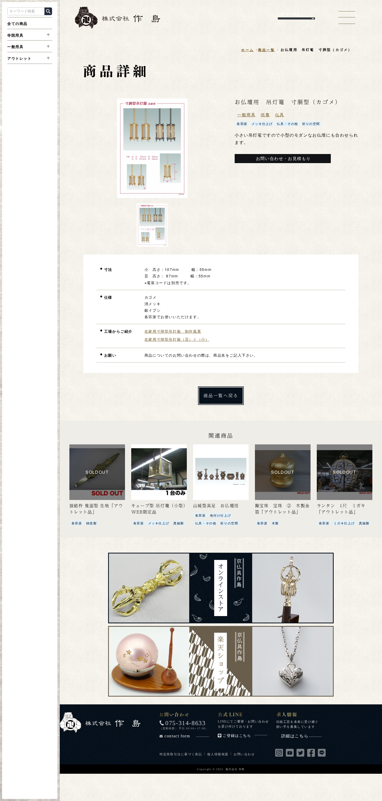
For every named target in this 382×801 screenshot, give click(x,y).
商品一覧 (266, 50)
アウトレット (19, 58)
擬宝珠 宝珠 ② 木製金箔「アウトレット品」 (282, 508)
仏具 (279, 115)
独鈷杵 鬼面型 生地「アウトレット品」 (96, 508)
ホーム (247, 50)
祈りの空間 (311, 123)
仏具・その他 (287, 123)
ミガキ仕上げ (344, 523)
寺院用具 (15, 35)
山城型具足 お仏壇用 (216, 505)
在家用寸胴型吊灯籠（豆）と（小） (176, 339)
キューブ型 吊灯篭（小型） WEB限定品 (160, 508)
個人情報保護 (217, 754)
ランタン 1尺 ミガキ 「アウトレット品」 (341, 508)
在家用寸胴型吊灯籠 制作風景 (172, 331)
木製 (275, 523)
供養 (265, 115)
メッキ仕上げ (262, 123)
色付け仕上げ (220, 515)
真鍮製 (178, 523)
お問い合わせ (244, 754)
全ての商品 (17, 23)
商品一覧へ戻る (220, 395)
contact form (177, 736)
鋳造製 (91, 523)
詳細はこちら (295, 736)
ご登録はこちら (237, 736)
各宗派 (242, 123)
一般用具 (15, 46)
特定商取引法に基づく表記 (181, 754)
